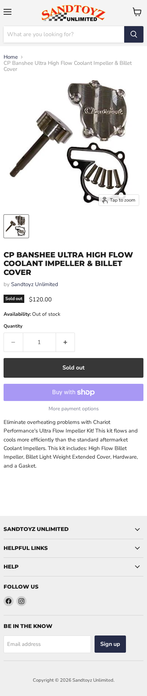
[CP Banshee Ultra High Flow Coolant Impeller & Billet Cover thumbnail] (16, 226)
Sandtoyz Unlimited (34, 284)
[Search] (133, 34)
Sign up (110, 644)
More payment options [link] (74, 409)
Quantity (13, 326)
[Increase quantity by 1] (65, 342)
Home (11, 57)
